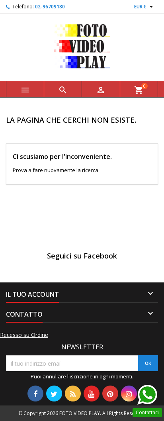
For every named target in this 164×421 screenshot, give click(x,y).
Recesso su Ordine (24, 335)
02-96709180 (50, 6)
